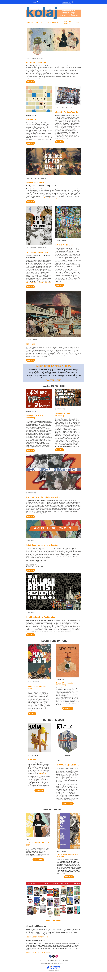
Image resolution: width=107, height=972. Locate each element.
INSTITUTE (39, 22)
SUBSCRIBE (39, 790)
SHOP (77, 22)
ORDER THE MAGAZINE (67, 22)
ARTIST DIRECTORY (52, 22)
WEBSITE (28, 937)
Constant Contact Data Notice (60, 963)
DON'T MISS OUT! (53, 380)
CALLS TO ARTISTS (38, 953)
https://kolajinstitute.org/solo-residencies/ (38, 283)
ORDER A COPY (67, 803)
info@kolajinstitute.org (50, 198)
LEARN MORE (67, 708)
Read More (30, 81)
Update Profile (50, 963)
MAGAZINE (30, 22)
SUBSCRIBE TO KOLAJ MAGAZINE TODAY (53, 366)
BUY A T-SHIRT (38, 859)
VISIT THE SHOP (53, 921)
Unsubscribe (43, 963)
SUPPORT (47, 953)
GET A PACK (69, 877)
